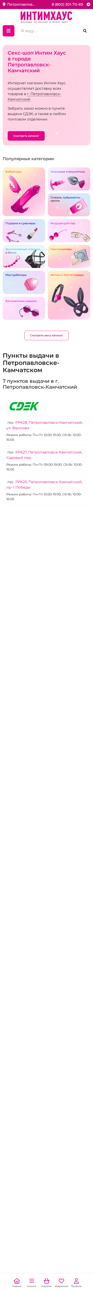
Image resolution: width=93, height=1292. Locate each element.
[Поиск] (85, 31)
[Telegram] (88, 4)
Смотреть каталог (26, 135)
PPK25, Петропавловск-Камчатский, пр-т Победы (44, 484)
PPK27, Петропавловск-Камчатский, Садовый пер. (44, 455)
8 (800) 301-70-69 (67, 4)
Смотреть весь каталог (46, 335)
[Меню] (8, 30)
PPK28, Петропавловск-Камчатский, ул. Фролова (44, 425)
